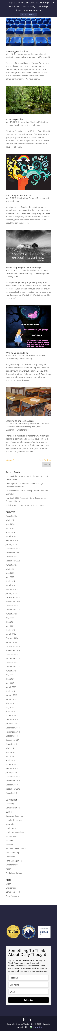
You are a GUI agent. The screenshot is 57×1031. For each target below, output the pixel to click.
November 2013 (13, 780)
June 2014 (10, 752)
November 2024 (13, 601)
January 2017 (11, 699)
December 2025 (13, 548)
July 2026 (10, 520)
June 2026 (10, 524)
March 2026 (11, 536)
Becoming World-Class (17, 51)
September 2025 (13, 560)
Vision (8, 869)
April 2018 (10, 691)
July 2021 (10, 674)
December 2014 (13, 727)
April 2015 (10, 711)
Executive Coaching (14, 816)
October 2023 (12, 654)
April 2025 (10, 581)
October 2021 (12, 662)
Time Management (41, 273)
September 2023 (13, 658)
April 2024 (10, 630)
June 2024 (10, 622)
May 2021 (10, 683)
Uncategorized (12, 276)
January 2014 (11, 772)
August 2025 (11, 565)
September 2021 (13, 666)
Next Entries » (45, 460)
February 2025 (12, 589)
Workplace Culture (14, 873)
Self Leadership (44, 57)
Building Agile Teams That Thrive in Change (25, 505)
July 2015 (10, 703)
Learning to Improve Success (20, 420)
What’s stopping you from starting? (23, 267)
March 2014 (11, 764)
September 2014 (13, 740)
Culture (9, 812)
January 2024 (11, 642)
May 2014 (10, 756)
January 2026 (11, 544)
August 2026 (11, 516)
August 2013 (11, 793)
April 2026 (10, 532)
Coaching (10, 803)
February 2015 (12, 719)
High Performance (14, 820)
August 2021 (11, 670)
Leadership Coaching (15, 832)
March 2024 (11, 634)
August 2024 (11, 613)
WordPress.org (12, 896)
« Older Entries (12, 460)
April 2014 (10, 760)
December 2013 (13, 776)
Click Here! (28, 14)
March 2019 (11, 687)
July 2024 (10, 617)
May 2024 (10, 626)
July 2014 (10, 748)
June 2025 (10, 573)
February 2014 (12, 768)
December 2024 (13, 597)
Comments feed (13, 892)
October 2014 (12, 736)
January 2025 (11, 593)
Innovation (21, 54)
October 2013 (12, 784)
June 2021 (10, 679)
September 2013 (13, 789)
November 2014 (13, 732)
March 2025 (11, 585)
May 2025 (10, 577)
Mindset (42, 54)
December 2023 (13, 646)
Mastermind (35, 423)
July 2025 (10, 569)
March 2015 (11, 715)
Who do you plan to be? (17, 352)
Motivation (10, 57)
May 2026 (10, 528)
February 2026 (12, 540)
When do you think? (15, 119)
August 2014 (11, 744)
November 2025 (13, 552)
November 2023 (13, 650)
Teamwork (10, 856)
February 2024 (12, 638)
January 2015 (11, 723)
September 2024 (13, 609)
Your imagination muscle (18, 195)
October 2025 (12, 556)
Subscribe (28, 1000)
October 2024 (12, 605)
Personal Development (26, 57)
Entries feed (11, 888)
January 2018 (11, 695)
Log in (8, 884)
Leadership (32, 54)
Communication (13, 807)
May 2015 (10, 707)
